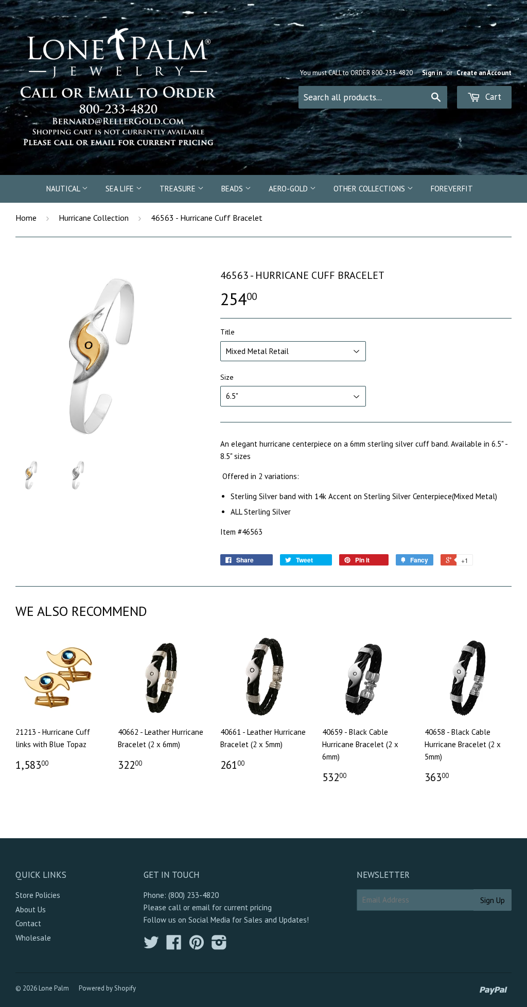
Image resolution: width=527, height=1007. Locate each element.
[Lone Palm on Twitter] (151, 945)
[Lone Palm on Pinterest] (196, 945)
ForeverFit (452, 188)
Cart (492, 96)
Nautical (64, 188)
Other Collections (370, 188)
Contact (28, 923)
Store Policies (37, 895)
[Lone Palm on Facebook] (174, 945)
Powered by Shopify (107, 988)
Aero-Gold (289, 188)
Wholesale (33, 938)
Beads (233, 188)
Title (227, 332)
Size (227, 377)
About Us (30, 909)
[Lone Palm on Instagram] (219, 945)
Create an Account (484, 72)
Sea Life (121, 188)
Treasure (179, 188)
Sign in (432, 72)
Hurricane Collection (94, 218)
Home (26, 218)
